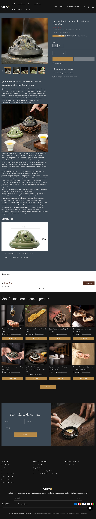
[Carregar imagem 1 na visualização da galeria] (7, 70)
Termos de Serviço (7, 480)
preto (55, 45)
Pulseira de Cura (17, 9)
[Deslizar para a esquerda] (2, 71)
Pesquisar (4, 471)
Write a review (89, 283)
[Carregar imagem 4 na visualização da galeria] (33, 70)
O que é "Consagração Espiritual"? (42, 471)
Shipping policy (70, 513)
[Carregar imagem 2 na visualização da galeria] (16, 70)
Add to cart (12, 338)
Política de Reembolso (8, 483)
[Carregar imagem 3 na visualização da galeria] (24, 70)
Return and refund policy (40, 513)
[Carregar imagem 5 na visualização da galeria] (41, 70)
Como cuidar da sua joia (40, 465)
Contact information (81, 513)
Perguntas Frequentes (39, 468)
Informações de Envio (8, 474)
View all (48, 386)
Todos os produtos (18, 4)
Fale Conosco (5, 468)
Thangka (28, 9)
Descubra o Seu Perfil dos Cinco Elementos (45, 474)
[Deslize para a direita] (47, 71)
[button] (84, 6)
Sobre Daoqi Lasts (7, 465)
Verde (61, 45)
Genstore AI (28, 513)
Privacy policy (51, 513)
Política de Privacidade (8, 477)
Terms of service (60, 513)
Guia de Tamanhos (69, 465)
